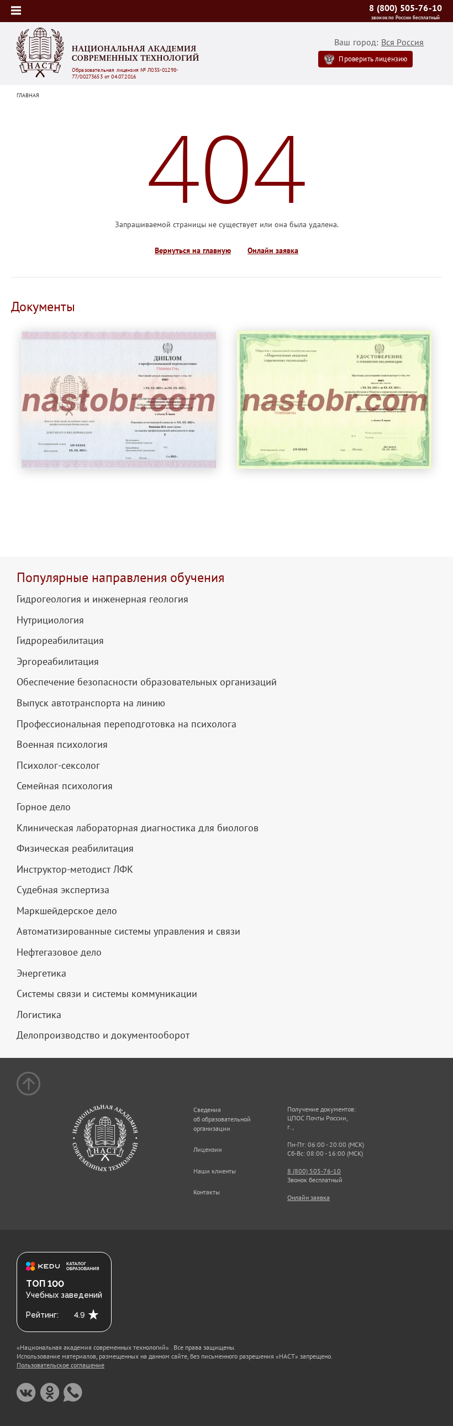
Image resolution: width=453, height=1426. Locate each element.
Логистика (39, 1015)
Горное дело (44, 807)
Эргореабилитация (58, 662)
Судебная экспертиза (63, 890)
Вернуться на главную (193, 250)
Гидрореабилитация (60, 641)
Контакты (206, 1192)
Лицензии (207, 1149)
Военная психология (62, 744)
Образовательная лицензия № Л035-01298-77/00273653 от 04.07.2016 (125, 73)
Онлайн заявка (272, 250)
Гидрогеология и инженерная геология (102, 599)
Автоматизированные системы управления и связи (128, 931)
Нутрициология (50, 620)
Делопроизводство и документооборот (103, 1035)
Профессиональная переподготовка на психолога (126, 724)
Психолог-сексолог (58, 765)
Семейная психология (65, 786)
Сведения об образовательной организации (222, 1119)
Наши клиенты (214, 1171)
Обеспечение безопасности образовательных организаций (147, 682)
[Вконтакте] (26, 1392)
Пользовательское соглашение (60, 1365)
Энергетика (41, 973)
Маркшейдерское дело (67, 911)
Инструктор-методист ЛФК (75, 869)
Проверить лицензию (373, 59)
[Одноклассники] (49, 1392)
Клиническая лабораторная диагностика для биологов (138, 828)
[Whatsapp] (72, 1392)
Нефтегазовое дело (59, 952)
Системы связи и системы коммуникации (107, 994)
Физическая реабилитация (75, 848)
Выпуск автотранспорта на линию (91, 703)
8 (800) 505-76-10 (405, 7)
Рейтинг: (42, 1314)
